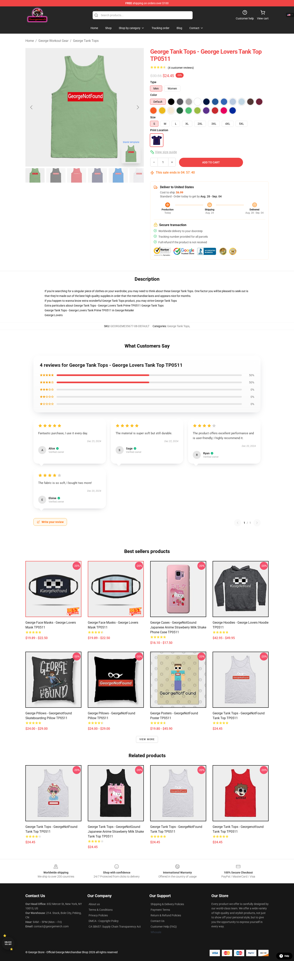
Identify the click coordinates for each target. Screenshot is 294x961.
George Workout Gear (53, 41)
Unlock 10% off (8, 943)
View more (147, 739)
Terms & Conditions (101, 909)
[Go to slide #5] (118, 175)
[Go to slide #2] (55, 175)
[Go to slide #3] (76, 175)
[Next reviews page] (257, 522)
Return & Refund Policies (166, 915)
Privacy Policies (98, 915)
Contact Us (157, 921)
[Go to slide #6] (139, 175)
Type (153, 82)
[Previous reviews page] (237, 522)
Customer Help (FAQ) (164, 926)
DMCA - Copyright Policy (104, 921)
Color (153, 95)
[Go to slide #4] (97, 175)
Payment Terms (160, 909)
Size (153, 117)
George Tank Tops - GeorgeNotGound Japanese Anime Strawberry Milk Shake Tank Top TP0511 (116, 831)
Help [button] (286, 956)
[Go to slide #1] (35, 175)
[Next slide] (137, 107)
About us (94, 904)
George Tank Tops (86, 41)
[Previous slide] (31, 107)
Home (29, 41)
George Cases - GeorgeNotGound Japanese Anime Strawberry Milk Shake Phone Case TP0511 (178, 627)
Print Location (159, 130)
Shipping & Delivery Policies (167, 904)
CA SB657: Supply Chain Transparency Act (115, 926)
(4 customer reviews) (181, 67)
